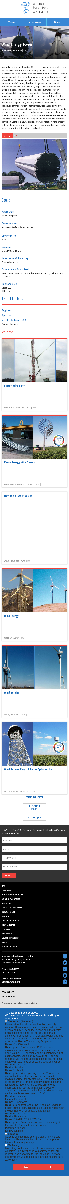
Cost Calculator (9, 924)
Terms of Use (8, 991)
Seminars (6, 928)
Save (26, 1165)
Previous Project (34, 796)
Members (5, 941)
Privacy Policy (8, 995)
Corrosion (6, 889)
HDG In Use (6, 902)
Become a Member (9, 945)
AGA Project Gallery (10, 937)
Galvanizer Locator (10, 919)
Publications (7, 932)
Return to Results (34, 807)
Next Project (34, 816)
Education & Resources (12, 906)
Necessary (20, 1020)
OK (51, 1165)
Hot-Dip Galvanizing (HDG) (13, 893)
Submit (9, 874)
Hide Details (9, 1167)
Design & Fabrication (11, 898)
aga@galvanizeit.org (11, 981)
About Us (6, 915)
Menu (12, 22)
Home (4, 885)
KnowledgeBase (8, 911)
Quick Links (36, 22)
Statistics (13, 1132)
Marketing (13, 1144)
